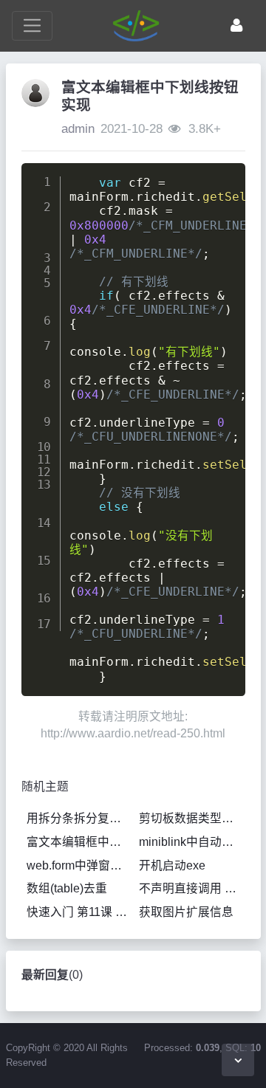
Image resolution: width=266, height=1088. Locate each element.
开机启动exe (172, 865)
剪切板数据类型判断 (192, 818)
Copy (223, 178)
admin (78, 129)
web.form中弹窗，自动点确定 (80, 865)
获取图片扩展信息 (186, 912)
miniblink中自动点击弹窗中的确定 (192, 842)
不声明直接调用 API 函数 (192, 888)
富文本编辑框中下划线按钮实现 (80, 842)
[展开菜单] (32, 25)
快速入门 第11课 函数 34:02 (80, 912)
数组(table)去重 (67, 888)
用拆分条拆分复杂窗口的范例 (80, 818)
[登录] (236, 25)
